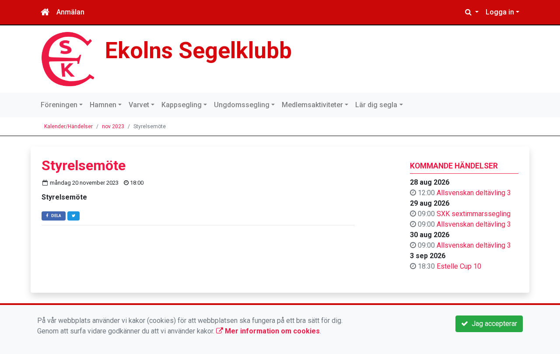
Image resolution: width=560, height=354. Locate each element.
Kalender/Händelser (68, 126)
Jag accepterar (492, 323)
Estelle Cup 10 (459, 266)
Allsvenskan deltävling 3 (474, 193)
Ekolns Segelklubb (198, 50)
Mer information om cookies (271, 331)
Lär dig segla (376, 105)
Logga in (500, 12)
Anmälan (70, 12)
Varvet (139, 105)
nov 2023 (113, 126)
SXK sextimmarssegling (474, 214)
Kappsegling (181, 105)
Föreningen (59, 105)
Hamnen (103, 105)
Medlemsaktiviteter (312, 105)
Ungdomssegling (242, 105)
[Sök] (472, 12)
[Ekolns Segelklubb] (68, 58)
